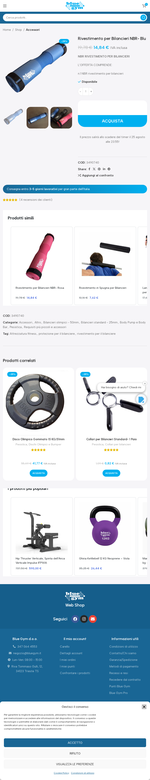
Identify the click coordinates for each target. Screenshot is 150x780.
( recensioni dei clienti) (35, 200)
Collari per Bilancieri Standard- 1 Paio (111, 439)
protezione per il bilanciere (57, 333)
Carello (65, 646)
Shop (18, 30)
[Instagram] (84, 619)
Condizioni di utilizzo (82, 773)
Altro (38, 322)
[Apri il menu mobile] (5, 6)
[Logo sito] (75, 5)
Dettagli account (71, 653)
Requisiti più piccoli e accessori (45, 327)
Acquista (112, 121)
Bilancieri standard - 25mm (99, 322)
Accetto (75, 743)
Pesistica (16, 327)
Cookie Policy (61, 773)
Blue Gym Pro (118, 693)
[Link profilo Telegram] (109, 169)
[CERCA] (143, 17)
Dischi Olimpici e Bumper (45, 444)
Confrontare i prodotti (75, 673)
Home (7, 30)
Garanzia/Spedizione (123, 660)
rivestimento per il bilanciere (96, 333)
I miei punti (67, 666)
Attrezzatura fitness (23, 333)
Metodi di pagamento (123, 666)
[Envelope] (93, 619)
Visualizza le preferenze (75, 764)
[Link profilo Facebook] (89, 169)
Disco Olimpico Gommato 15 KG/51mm (38, 439)
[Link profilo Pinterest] (99, 169)
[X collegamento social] (94, 169)
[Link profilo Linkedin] (104, 169)
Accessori (33, 30)
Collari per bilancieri (118, 444)
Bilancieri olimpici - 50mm (61, 322)
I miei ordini (68, 660)
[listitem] (42, 266)
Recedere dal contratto (125, 679)
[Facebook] (75, 619)
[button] (144, 707)
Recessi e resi (118, 673)
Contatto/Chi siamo (122, 653)
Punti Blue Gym (119, 686)
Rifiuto (75, 753)
